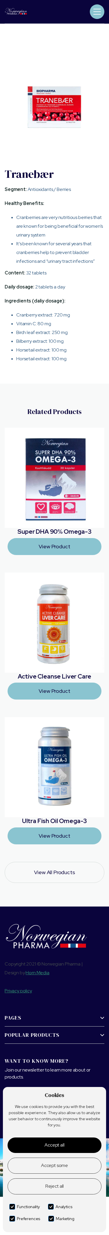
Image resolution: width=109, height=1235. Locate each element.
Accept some (54, 1165)
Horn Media (37, 973)
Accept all (54, 1145)
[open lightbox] (54, 106)
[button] (97, 11)
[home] (24, 11)
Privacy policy (18, 991)
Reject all (54, 1186)
